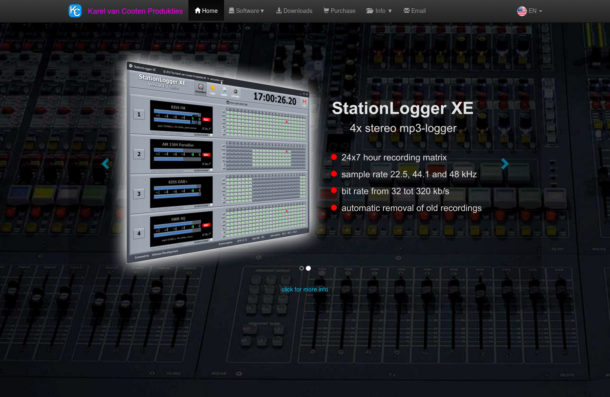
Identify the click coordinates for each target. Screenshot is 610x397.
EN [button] (532, 10)
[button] (103, 161)
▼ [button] (249, 10)
